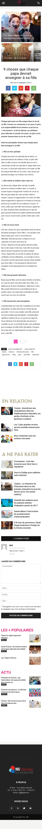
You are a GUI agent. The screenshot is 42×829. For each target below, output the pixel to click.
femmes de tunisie (23, 352)
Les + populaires (17, 630)
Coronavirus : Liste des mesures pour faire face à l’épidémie (25, 464)
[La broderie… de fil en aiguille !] (17, 52)
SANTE (4, 684)
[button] (38, 3)
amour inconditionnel (15, 349)
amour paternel (30, 349)
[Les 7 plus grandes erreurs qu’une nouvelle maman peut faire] (7, 427)
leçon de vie (6, 354)
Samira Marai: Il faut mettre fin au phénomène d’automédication (26, 514)
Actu (6, 672)
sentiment (35, 354)
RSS (23, 723)
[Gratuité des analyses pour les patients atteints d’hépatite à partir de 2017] (7, 503)
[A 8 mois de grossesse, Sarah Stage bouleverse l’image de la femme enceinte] (7, 525)
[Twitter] (24, 808)
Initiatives (5, 489)
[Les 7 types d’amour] (35, 661)
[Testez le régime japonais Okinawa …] (35, 638)
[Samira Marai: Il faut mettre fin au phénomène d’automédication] (7, 514)
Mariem (16, 82)
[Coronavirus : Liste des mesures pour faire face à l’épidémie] (7, 464)
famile (4, 352)
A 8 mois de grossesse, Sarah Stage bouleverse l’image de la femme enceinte (27, 525)
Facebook (5, 723)
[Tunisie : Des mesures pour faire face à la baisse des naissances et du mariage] (35, 704)
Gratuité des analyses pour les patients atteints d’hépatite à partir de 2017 (26, 503)
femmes (11, 352)
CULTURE (5, 54)
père (19, 354)
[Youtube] (30, 808)
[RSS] (18, 808)
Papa (14, 354)
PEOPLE (4, 528)
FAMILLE (5, 31)
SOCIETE (4, 694)
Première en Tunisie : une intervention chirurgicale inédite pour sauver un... (13, 680)
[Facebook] (11, 808)
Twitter (14, 723)
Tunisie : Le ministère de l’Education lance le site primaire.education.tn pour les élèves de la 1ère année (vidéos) (27, 489)
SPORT (4, 651)
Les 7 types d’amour (8, 658)
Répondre (12, 554)
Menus (4, 640)
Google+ (32, 723)
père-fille (27, 354)
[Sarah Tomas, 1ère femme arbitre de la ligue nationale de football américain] (35, 650)
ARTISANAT (5, 478)
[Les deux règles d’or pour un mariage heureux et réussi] (21, 27)
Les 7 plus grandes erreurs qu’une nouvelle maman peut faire (27, 427)
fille (32, 352)
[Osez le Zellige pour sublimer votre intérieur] (7, 475)
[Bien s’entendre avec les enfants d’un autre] (7, 438)
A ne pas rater (20, 454)
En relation (17, 401)
